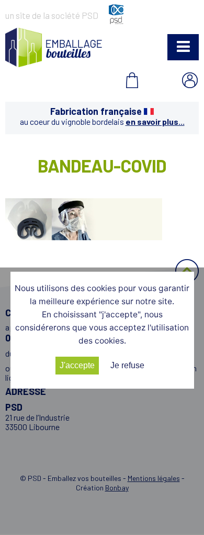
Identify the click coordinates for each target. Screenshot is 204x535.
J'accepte (77, 365)
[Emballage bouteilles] (53, 64)
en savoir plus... (155, 121)
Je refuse (127, 365)
